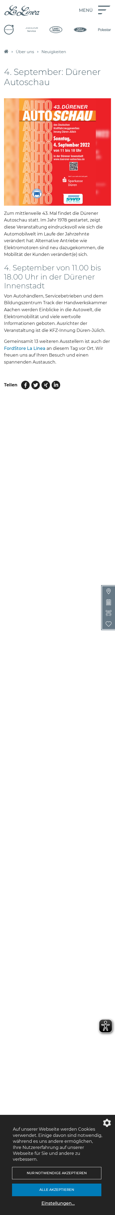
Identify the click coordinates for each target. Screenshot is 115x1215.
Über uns (25, 51)
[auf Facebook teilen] (25, 385)
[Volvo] (9, 29)
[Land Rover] (55, 29)
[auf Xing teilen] (45, 385)
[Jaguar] (31, 29)
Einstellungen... (58, 1203)
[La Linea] (22, 10)
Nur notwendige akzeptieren (57, 1173)
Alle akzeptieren (56, 1190)
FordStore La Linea (24, 348)
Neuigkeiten (53, 51)
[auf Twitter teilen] (35, 385)
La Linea (6, 52)
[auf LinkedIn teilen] (56, 385)
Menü (86, 10)
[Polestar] (104, 29)
